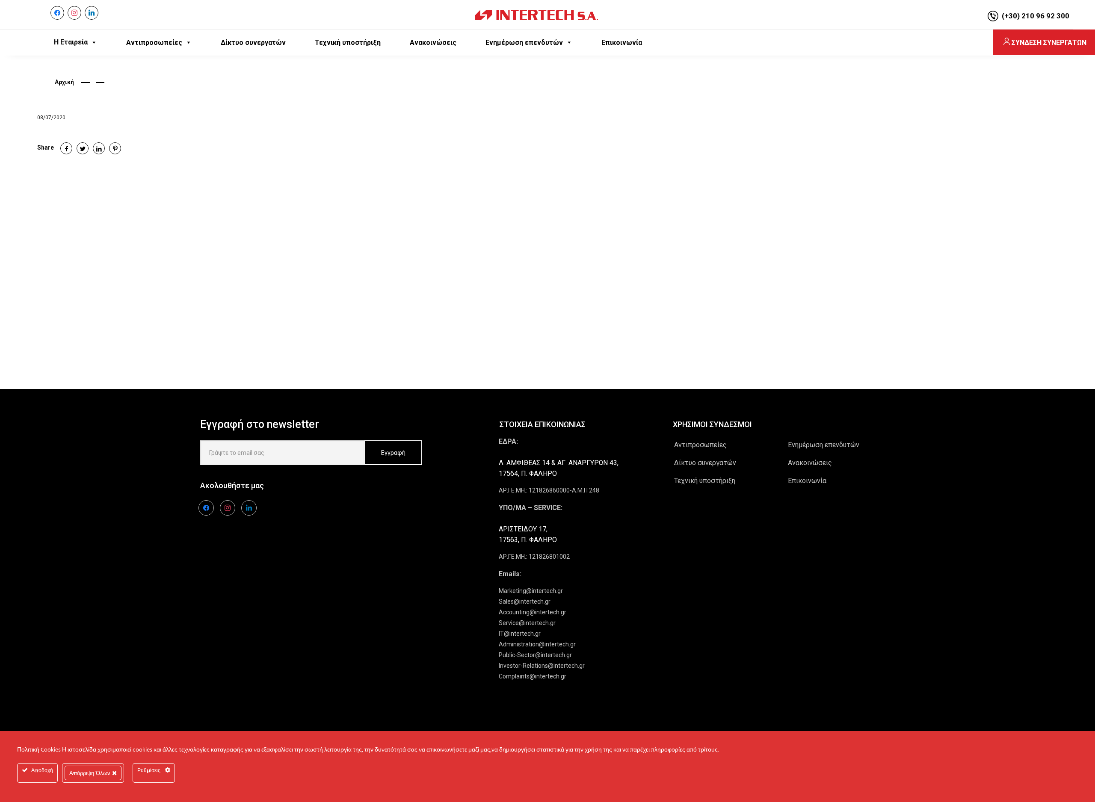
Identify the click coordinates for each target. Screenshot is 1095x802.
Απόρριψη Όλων (90, 773)
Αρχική (64, 82)
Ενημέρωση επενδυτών (823, 445)
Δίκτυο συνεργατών (705, 463)
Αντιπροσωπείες (700, 445)
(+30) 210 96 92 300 (1035, 16)
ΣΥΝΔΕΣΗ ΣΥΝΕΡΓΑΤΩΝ (1049, 42)
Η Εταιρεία (71, 42)
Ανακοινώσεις (810, 463)
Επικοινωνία (807, 481)
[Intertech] (536, 14)
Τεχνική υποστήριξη (704, 481)
